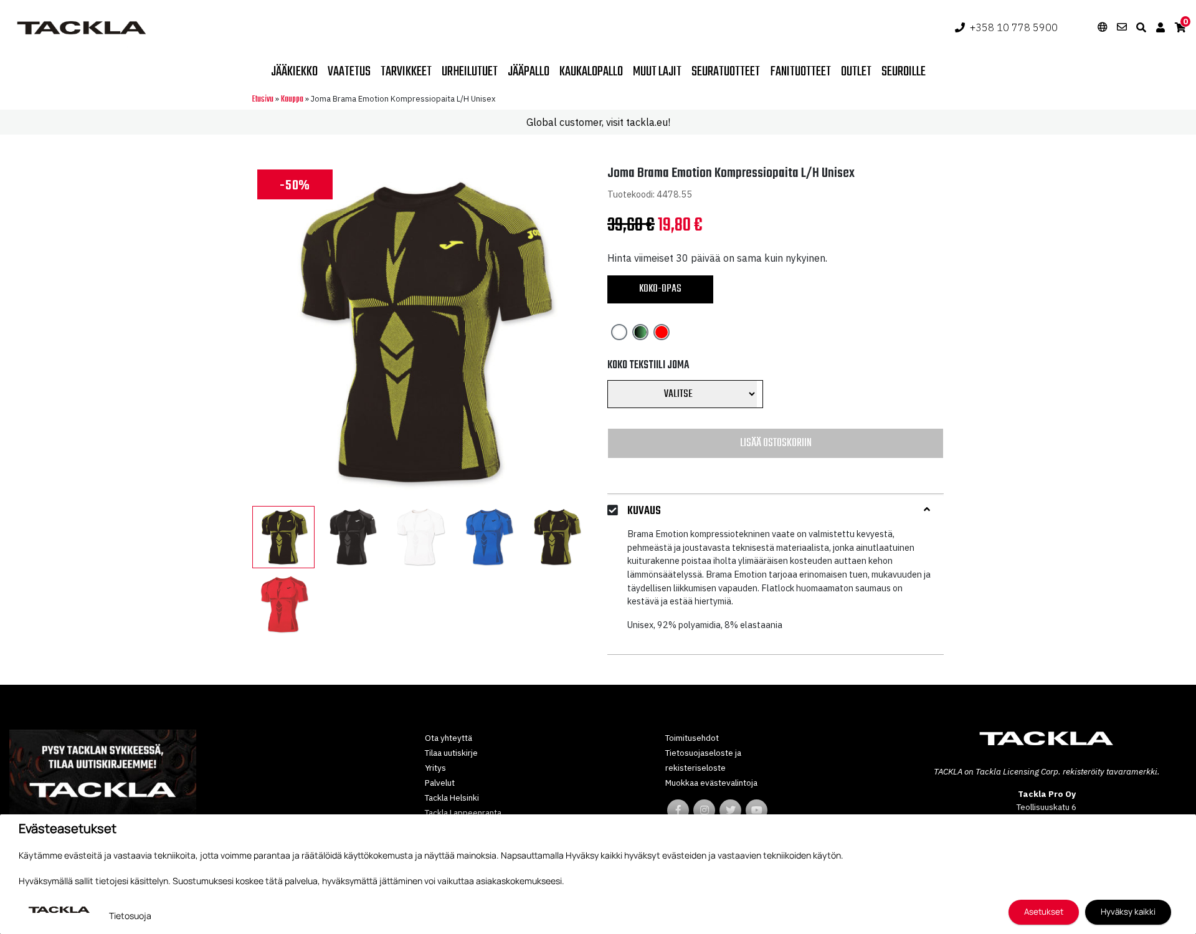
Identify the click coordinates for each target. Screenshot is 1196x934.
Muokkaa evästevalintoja (711, 782)
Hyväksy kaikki (1128, 911)
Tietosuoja (130, 916)
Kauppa (292, 99)
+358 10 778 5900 (1014, 27)
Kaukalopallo (591, 71)
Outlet (856, 71)
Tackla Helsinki (452, 797)
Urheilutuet (470, 71)
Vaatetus (349, 71)
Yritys (435, 767)
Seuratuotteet (725, 71)
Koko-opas (660, 288)
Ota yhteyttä (448, 737)
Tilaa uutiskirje (451, 752)
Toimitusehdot (692, 737)
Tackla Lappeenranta (463, 812)
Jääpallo (528, 71)
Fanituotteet (800, 71)
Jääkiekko (294, 71)
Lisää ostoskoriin (776, 443)
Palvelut (440, 782)
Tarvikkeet (406, 71)
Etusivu (262, 99)
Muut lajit (657, 71)
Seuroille (903, 71)
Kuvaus (644, 511)
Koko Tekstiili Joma (648, 365)
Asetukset (1043, 911)
